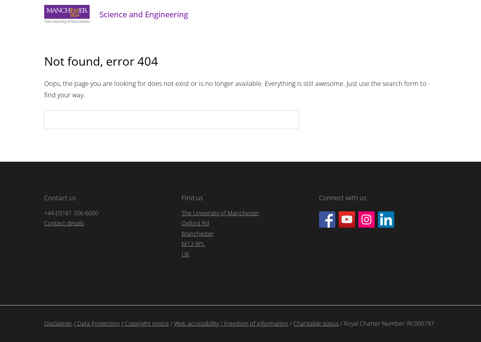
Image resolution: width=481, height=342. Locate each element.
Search (320, 119)
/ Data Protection (97, 323)
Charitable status (316, 323)
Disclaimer (58, 323)
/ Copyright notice (145, 323)
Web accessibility (196, 323)
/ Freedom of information (254, 323)
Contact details (64, 223)
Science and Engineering (143, 14)
